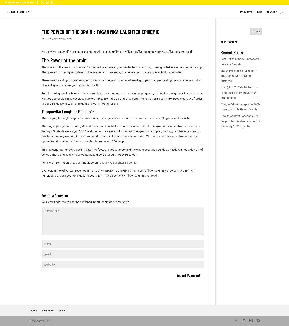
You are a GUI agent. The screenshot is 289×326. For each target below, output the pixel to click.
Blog (259, 12)
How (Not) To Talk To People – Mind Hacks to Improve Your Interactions (240, 92)
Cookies (33, 310)
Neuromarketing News (62, 39)
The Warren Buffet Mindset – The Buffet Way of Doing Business (239, 76)
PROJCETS (246, 12)
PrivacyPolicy (47, 310)
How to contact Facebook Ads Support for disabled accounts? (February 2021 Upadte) (240, 121)
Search (256, 31)
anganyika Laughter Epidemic (118, 162)
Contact (271, 12)
